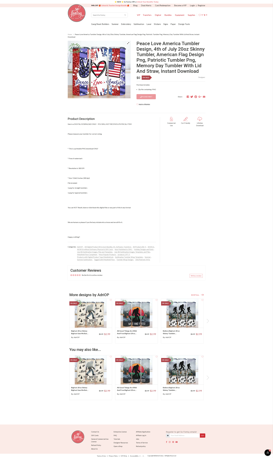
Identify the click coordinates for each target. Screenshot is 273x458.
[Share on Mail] (204, 96)
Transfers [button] (147, 15)
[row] (136, 321)
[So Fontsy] (77, 13)
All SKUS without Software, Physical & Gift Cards (95, 249)
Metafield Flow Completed (87, 254)
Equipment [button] (179, 15)
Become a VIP (180, 5)
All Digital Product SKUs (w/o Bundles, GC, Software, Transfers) (108, 247)
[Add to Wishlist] (111, 300)
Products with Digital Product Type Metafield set (95, 257)
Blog (135, 5)
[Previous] (72, 69)
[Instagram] (170, 442)
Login (192, 5)
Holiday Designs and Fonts (143, 249)
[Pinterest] (173, 442)
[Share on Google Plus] (199, 96)
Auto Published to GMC (123, 249)
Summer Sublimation (84, 260)
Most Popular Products (107, 254)
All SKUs (151, 247)
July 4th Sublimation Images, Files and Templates (95, 252)
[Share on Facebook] (188, 96)
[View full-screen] (128, 43)
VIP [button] (138, 15)
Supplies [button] (191, 15)
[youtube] (177, 442)
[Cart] (204, 15)
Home (70, 34)
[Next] (126, 69)
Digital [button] (158, 15)
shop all (195, 295)
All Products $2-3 (139, 247)
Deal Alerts (146, 5)
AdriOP (80, 247)
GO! (202, 435)
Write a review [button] (196, 276)
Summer (148, 257)
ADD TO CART (103, 324)
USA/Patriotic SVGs (142, 260)
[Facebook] (166, 442)
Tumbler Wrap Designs (124, 260)
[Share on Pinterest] (195, 96)
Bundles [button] (168, 15)
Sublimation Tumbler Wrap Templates (129, 257)
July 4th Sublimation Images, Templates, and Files (132, 252)
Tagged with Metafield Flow (104, 260)
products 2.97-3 (123, 254)
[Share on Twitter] (191, 96)
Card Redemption (162, 5)
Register (201, 5)
